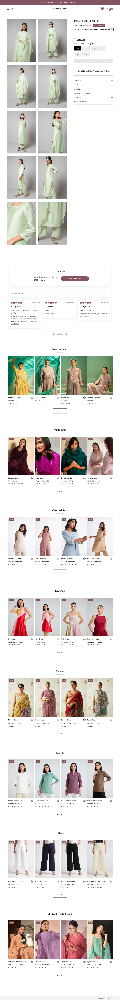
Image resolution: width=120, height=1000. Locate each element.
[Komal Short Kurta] (47, 778)
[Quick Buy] (32, 397)
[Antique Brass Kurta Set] (21, 939)
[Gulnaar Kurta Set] (100, 375)
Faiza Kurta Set (40, 478)
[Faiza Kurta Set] (47, 456)
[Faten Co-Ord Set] (74, 536)
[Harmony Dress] (100, 617)
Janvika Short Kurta (68, 801)
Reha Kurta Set (66, 962)
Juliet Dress (65, 639)
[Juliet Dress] (74, 617)
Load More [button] (60, 334)
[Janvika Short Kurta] (74, 778)
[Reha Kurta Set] (74, 939)
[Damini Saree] (74, 697)
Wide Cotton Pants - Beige (97, 881)
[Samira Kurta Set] (21, 456)
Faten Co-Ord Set (67, 558)
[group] (60, 2)
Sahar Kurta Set (41, 397)
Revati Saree (91, 720)
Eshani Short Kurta (15, 801)
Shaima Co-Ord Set (15, 558)
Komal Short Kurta (42, 801)
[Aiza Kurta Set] (47, 939)
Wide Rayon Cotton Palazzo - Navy (42, 881)
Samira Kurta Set (14, 478)
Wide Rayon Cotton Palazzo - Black (68, 881)
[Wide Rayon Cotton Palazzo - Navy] (47, 859)
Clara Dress (39, 639)
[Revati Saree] (100, 697)
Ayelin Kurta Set (93, 962)
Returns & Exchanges (82, 93)
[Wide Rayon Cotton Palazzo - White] (21, 859)
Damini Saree (66, 720)
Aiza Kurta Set (40, 962)
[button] (11, 8)
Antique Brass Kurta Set (17, 962)
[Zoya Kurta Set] (74, 375)
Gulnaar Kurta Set (94, 397)
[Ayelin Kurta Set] (100, 939)
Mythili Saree (13, 720)
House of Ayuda (60, 8)
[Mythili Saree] (21, 697)
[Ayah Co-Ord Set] (47, 536)
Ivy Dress (11, 639)
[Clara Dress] (47, 617)
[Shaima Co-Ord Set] (21, 536)
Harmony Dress (93, 639)
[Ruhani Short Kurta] (100, 778)
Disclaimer (78, 97)
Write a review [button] (75, 279)
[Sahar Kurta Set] (47, 375)
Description (78, 81)
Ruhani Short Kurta (94, 801)
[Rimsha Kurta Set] (21, 375)
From (13, 481)
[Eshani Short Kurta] (21, 778)
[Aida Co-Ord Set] (100, 536)
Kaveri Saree (39, 720)
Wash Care (78, 85)
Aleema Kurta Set (93, 478)
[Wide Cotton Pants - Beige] (100, 859)
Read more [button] (15, 324)
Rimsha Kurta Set (14, 397)
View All (60, 411)
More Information (80, 102)
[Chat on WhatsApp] (102, 9)
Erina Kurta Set (66, 478)
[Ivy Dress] (21, 617)
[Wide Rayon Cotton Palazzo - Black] (74, 859)
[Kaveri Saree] (47, 697)
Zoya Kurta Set (66, 397)
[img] (16, 303)
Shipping (77, 89)
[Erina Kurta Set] (74, 456)
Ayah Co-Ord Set (41, 558)
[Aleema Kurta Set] (100, 456)
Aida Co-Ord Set (93, 558)
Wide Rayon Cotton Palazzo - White (15, 881)
